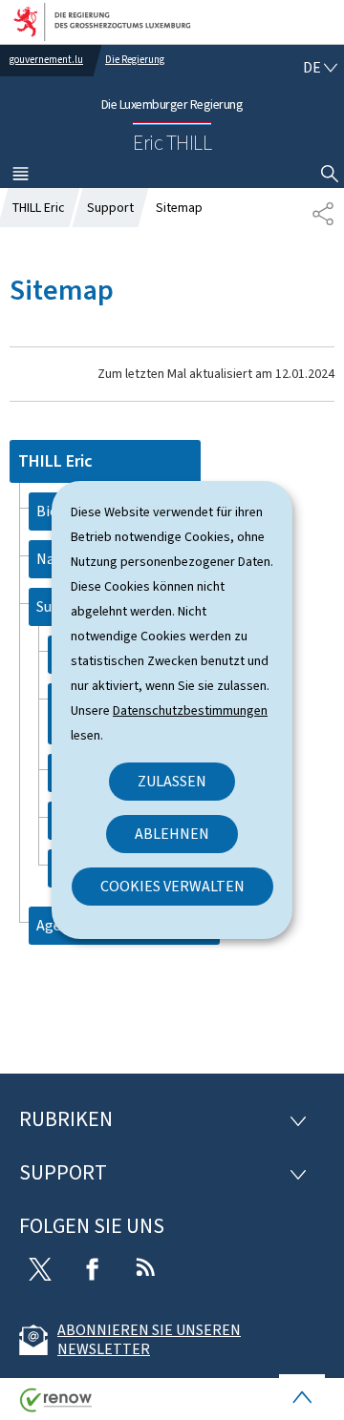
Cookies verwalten (172, 886)
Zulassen (172, 781)
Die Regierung (134, 59)
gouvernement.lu (46, 59)
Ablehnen (172, 834)
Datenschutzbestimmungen (190, 710)
